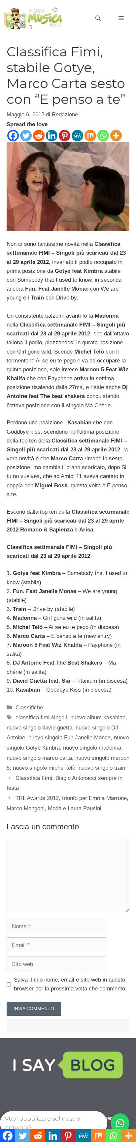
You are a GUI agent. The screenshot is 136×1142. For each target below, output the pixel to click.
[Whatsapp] (103, 135)
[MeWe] (77, 135)
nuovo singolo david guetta (39, 728)
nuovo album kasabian (97, 717)
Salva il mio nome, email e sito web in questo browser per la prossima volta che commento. (70, 984)
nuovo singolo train (102, 768)
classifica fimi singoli (41, 717)
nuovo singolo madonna (92, 748)
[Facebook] (13, 135)
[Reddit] (39, 135)
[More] (116, 135)
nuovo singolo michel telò (44, 768)
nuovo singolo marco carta (39, 758)
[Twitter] (26, 135)
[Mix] (90, 135)
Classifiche (29, 707)
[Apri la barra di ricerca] (98, 18)
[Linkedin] (51, 135)
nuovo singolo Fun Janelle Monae (69, 737)
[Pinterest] (64, 135)
